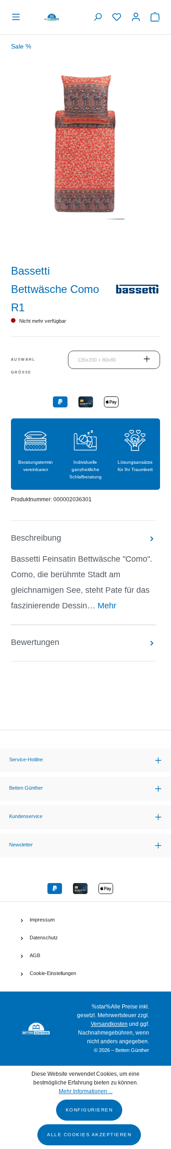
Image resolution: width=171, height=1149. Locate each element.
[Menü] (18, 17)
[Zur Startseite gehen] (51, 17)
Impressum (42, 919)
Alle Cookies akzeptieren (89, 1134)
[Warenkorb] (152, 17)
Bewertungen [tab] (35, 642)
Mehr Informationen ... (86, 1091)
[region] (85, 160)
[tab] (83, 572)
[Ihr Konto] (135, 17)
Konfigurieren (89, 1109)
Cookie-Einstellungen (53, 973)
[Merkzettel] (116, 17)
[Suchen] (97, 17)
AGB (35, 955)
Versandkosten (109, 1024)
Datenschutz (44, 937)
